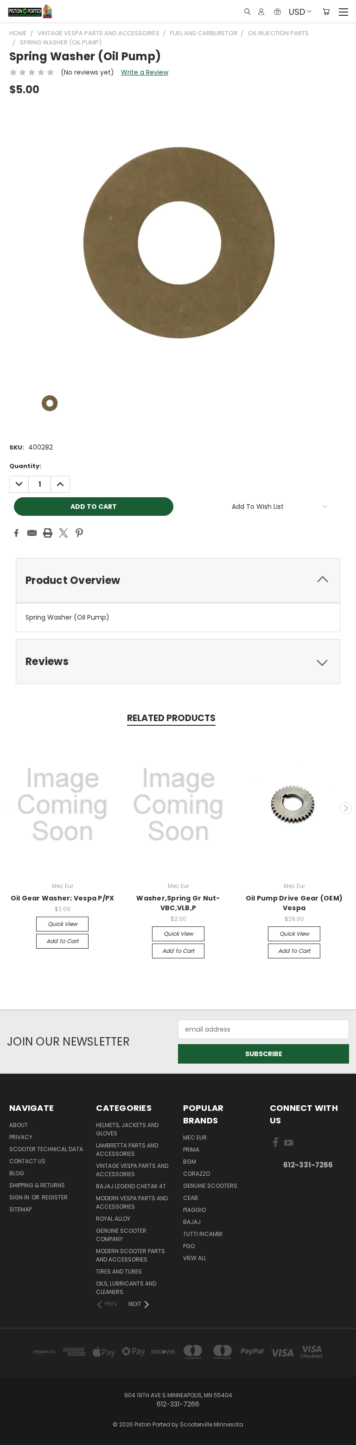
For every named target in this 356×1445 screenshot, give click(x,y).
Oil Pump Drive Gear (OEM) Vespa (294, 903)
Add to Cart (62, 941)
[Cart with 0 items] (326, 11)
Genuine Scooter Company (121, 1235)
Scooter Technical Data (46, 1149)
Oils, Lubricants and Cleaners (126, 1288)
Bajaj (192, 1222)
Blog (16, 1173)
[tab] (178, 580)
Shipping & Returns (37, 1185)
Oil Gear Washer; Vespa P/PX (62, 898)
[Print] (47, 533)
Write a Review (144, 72)
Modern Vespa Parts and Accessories (132, 1202)
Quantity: (25, 466)
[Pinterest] (79, 533)
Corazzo (196, 1174)
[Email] (32, 533)
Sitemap (20, 1209)
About (18, 1125)
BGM (189, 1162)
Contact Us (27, 1161)
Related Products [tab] (171, 718)
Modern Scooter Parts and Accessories (130, 1255)
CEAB (190, 1198)
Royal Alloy (113, 1219)
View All (194, 1258)
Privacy (20, 1137)
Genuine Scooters (210, 1186)
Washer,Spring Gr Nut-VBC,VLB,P (178, 903)
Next (346, 808)
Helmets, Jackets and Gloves (127, 1129)
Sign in (20, 1197)
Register (55, 1197)
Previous (11, 808)
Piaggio (194, 1210)
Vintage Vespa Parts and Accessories (132, 1170)
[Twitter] (63, 533)
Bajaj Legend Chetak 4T (131, 1186)
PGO (189, 1246)
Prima (191, 1149)
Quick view (62, 924)
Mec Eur (195, 1137)
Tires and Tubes (119, 1271)
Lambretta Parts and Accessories (127, 1149)
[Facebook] (16, 533)
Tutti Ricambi (202, 1234)
